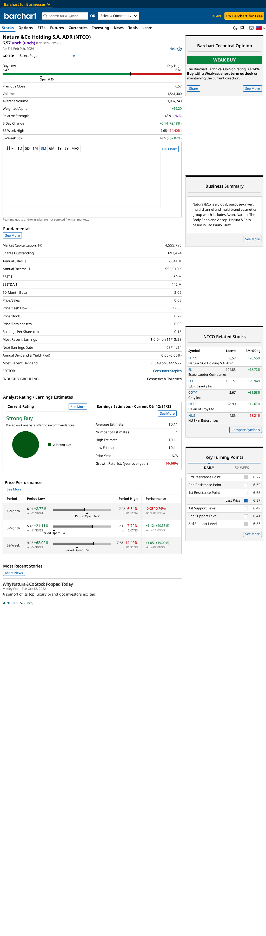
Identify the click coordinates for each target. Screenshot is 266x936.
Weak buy (224, 60)
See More (12, 235)
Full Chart (169, 149)
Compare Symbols (245, 429)
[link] (175, 48)
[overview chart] (92, 183)
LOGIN (215, 15)
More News (14, 572)
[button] (261, 28)
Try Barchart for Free (244, 15)
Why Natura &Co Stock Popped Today (38, 584)
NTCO (10, 603)
